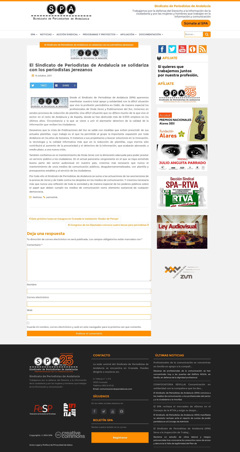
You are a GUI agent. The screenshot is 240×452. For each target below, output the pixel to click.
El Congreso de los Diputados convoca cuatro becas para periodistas (107, 224)
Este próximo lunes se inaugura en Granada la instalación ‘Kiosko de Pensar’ (75, 218)
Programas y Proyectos (99, 34)
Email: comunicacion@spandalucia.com (112, 389)
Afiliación (127, 34)
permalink (51, 197)
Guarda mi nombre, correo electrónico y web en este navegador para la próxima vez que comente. (84, 326)
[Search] (207, 34)
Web (29, 310)
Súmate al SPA (196, 23)
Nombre (32, 284)
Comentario (34, 244)
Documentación (150, 34)
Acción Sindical (67, 34)
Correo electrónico (38, 297)
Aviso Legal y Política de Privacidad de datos (50, 445)
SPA (33, 34)
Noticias (46, 34)
